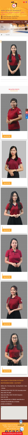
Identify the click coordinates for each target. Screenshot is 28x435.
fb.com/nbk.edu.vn (10, 401)
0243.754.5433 (13, 395)
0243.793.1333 (13, 390)
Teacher (8, 34)
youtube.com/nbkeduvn (6, 404)
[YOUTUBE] (27, 112)
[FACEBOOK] (27, 115)
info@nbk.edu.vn (8, 399)
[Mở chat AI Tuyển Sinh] (21, 421)
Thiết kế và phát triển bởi (13, 427)
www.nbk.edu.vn (20, 399)
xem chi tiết (7, 136)
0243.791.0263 (7, 392)
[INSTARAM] (27, 117)
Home (2, 21)
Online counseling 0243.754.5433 (12, 433)
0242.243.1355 (4, 397)
